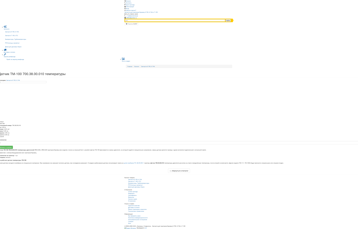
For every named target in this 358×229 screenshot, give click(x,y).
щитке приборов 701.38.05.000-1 (134, 163)
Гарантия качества (134, 205)
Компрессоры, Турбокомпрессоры (15, 39)
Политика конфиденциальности (138, 218)
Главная (129, 66)
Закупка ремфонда (9, 56)
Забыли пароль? (131, 10)
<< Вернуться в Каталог (179, 170)
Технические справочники (136, 211)
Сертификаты (132, 195)
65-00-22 (132, 16)
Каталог (128, 1)
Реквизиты (131, 193)
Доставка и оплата (9, 52)
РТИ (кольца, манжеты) (12, 43)
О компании (132, 201)
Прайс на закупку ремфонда (15, 59)
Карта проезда (130, 5)
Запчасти (6, 29)
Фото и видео (126, 61)
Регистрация (130, 6)
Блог (129, 223)
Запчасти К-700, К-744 (12, 32)
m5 (146, 228)
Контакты (128, 3)
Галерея (130, 221)
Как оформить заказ (134, 216)
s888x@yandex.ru (131, 18)
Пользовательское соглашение (137, 219)
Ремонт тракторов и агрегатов (137, 209)
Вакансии (131, 197)
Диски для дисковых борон (13, 47)
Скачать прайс (132, 199)
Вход (127, 8)
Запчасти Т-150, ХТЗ (11, 35)
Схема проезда (133, 191)
